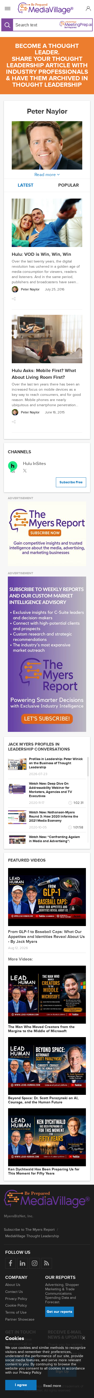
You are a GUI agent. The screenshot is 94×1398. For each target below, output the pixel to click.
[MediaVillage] (46, 8)
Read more (52, 1386)
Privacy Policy (16, 1299)
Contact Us (14, 1292)
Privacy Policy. (30, 1372)
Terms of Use (16, 1312)
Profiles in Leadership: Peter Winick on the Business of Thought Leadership (56, 763)
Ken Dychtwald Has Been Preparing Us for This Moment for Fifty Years (43, 1171)
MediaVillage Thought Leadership (32, 1236)
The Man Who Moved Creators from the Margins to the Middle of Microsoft (41, 1029)
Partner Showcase (19, 1319)
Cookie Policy (16, 1305)
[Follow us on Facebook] (10, 1263)
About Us (12, 1285)
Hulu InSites (34, 463)
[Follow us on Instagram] (34, 1263)
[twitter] (25, 470)
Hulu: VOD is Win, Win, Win (41, 254)
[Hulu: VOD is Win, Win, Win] (47, 223)
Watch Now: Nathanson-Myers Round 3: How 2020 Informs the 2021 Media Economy (53, 816)
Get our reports (59, 1311)
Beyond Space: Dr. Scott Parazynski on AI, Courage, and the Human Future (43, 1100)
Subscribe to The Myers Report (29, 1229)
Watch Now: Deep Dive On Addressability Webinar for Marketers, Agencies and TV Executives (50, 790)
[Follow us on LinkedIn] (22, 1263)
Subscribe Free (71, 482)
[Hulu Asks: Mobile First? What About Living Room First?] (47, 340)
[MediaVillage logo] (47, 1199)
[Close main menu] (84, 1338)
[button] (87, 8)
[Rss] (46, 1263)
